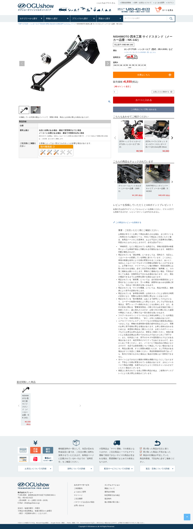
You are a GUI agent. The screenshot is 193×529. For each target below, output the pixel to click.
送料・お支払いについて (143, 3)
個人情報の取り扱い (112, 502)
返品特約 (108, 499)
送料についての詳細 (76, 468)
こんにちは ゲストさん (105, 3)
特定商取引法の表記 (112, 495)
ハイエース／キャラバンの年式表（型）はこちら (140, 52)
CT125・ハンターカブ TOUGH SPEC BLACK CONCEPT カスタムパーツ (49, 24)
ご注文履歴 (78, 499)
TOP (20, 24)
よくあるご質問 (80, 492)
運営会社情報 (110, 492)
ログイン (171, 3)
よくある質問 (159, 3)
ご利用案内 (78, 488)
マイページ (78, 495)
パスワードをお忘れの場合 (84, 502)
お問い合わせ (79, 505)
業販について (110, 488)
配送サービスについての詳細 (117, 468)
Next (107, 63)
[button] (115, 138)
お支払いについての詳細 (35, 468)
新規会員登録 (126, 3)
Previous (22, 63)
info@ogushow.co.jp (32, 503)
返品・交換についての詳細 (157, 468)
